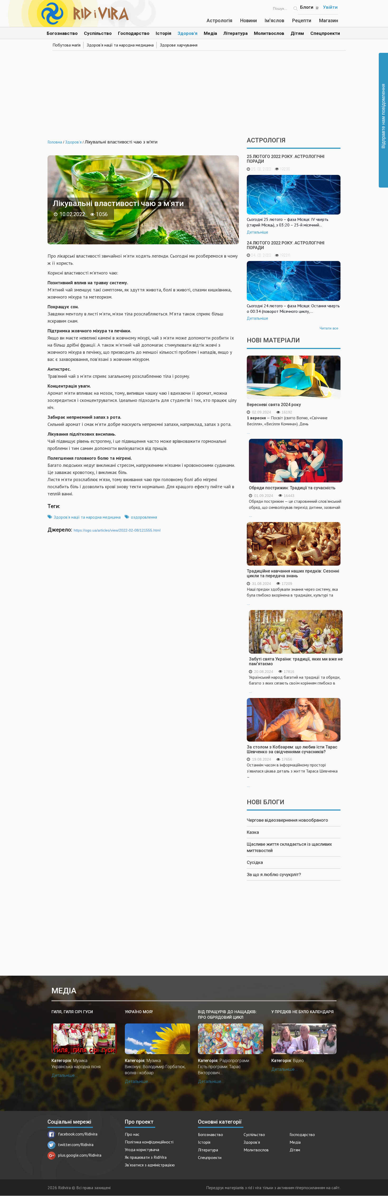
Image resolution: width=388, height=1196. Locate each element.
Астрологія (219, 20)
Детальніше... (64, 1075)
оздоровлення (144, 517)
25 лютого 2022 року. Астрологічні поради (285, 159)
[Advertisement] (194, 92)
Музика (80, 1060)
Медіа (210, 33)
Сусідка (255, 862)
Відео (298, 1060)
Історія (163, 33)
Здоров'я (187, 33)
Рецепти (301, 20)
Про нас (132, 1134)
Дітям (297, 33)
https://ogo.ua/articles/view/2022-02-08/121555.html (117, 530)
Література (235, 33)
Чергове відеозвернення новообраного (287, 820)
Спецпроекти (325, 33)
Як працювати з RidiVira (146, 1157)
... (287, 424)
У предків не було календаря (302, 1011)
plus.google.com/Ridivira (79, 1155)
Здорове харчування (178, 45)
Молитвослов (269, 33)
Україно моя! (139, 1011)
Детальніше (257, 232)
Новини (248, 20)
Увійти (330, 7)
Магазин (328, 20)
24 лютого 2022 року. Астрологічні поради (285, 245)
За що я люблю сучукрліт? (274, 874)
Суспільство (98, 33)
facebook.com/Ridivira (77, 1134)
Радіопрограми (234, 1060)
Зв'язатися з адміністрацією (150, 1164)
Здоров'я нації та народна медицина (120, 45)
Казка (253, 832)
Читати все (329, 328)
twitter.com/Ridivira (75, 1144)
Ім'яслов (274, 20)
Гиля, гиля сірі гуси (72, 1011)
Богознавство (62, 33)
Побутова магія (67, 45)
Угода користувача (142, 1149)
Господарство (133, 33)
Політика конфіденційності (149, 1141)
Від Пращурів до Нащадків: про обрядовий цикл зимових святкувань (227, 1014)
